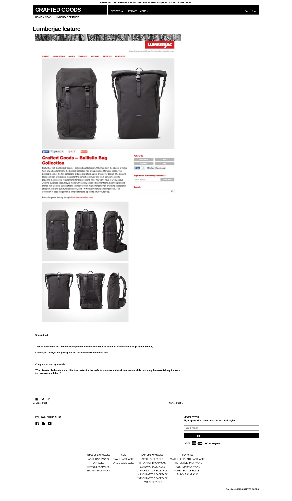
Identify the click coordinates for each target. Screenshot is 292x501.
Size (123, 455)
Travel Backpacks (98, 467)
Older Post (41, 403)
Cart (254, 11)
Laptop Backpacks (152, 455)
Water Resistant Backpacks (187, 459)
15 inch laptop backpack (152, 478)
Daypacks (98, 463)
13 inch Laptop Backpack (152, 470)
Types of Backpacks (98, 455)
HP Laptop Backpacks (152, 463)
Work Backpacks (98, 459)
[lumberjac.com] (108, 323)
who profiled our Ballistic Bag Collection (91, 346)
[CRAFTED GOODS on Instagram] (43, 424)
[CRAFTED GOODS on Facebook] (37, 424)
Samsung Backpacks (152, 467)
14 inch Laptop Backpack (152, 474)
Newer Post (175, 403)
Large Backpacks (123, 463)
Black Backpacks (188, 474)
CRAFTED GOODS (52, 10)
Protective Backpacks (188, 463)
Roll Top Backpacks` (188, 467)
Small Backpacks (123, 459)
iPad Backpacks (152, 482)
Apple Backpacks (152, 459)
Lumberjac (40, 352)
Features (187, 455)
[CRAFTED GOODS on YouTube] (50, 424)
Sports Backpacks (98, 470)
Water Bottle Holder (187, 470)
